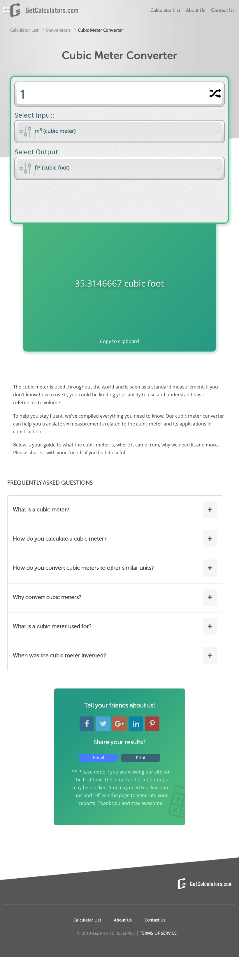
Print (140, 757)
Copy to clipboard (119, 341)
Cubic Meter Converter (100, 30)
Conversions (58, 30)
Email (98, 757)
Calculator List (24, 30)
